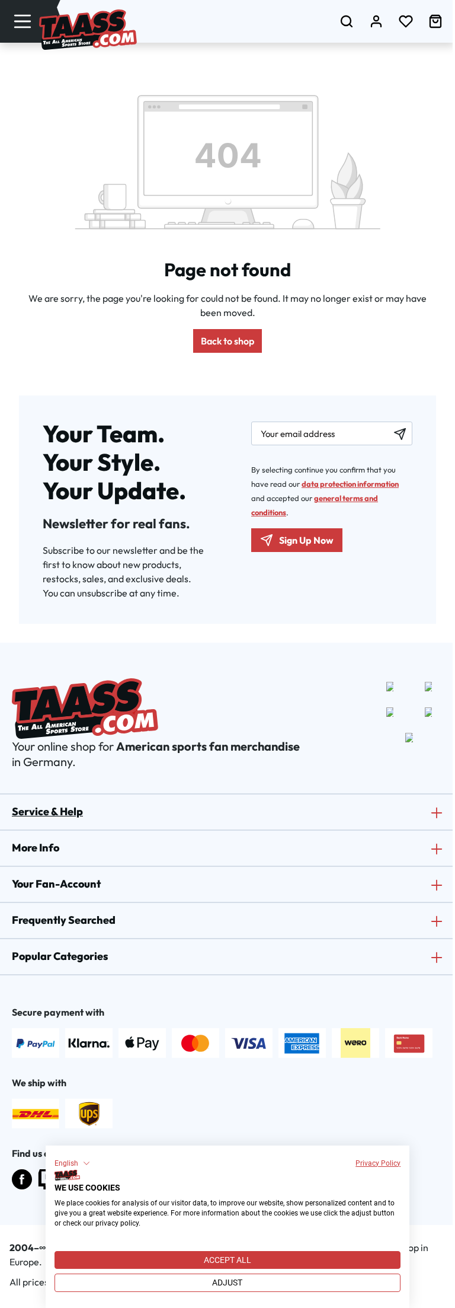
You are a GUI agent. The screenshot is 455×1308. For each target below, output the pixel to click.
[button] (72, 1163)
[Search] (346, 21)
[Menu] (22, 21)
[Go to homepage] (88, 29)
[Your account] (376, 21)
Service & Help (47, 811)
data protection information (350, 484)
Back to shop (227, 341)
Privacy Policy (377, 1163)
